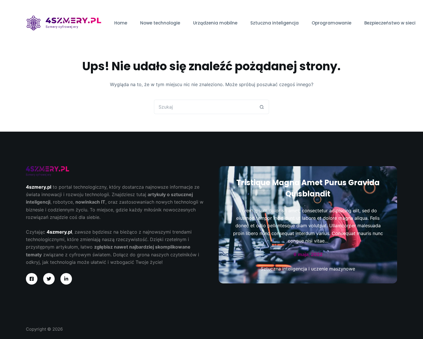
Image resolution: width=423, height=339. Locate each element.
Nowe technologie (160, 23)
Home (120, 23)
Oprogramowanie (331, 23)
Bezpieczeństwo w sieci (390, 23)
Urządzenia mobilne (215, 23)
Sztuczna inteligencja (274, 23)
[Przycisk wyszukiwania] (262, 107)
